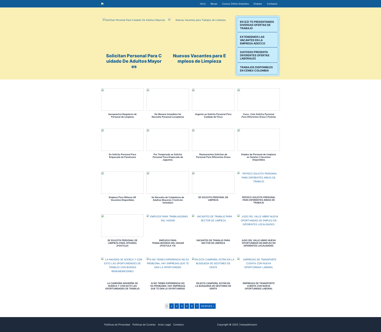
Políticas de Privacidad (117, 324)
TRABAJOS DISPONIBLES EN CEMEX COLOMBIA (256, 69)
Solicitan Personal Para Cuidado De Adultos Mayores (134, 61)
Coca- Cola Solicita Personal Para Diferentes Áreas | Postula (259, 115)
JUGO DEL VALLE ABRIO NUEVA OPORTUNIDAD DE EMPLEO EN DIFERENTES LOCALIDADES (258, 243)
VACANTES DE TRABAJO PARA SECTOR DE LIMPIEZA (213, 241)
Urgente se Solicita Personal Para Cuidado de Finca (213, 115)
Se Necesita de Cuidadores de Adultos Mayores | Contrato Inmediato (168, 200)
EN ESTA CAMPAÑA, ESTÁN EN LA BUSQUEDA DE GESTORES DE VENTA (213, 286)
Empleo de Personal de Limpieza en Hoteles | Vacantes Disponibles (258, 157)
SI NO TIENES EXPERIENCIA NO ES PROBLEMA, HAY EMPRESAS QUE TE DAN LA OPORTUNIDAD (167, 286)
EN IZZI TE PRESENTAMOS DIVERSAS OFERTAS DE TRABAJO (257, 25)
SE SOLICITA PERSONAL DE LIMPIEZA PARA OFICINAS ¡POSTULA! (122, 243)
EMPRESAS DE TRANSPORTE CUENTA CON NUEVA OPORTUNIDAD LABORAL (259, 286)
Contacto (178, 324)
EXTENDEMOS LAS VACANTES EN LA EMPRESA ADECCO (252, 40)
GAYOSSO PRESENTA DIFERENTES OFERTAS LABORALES (254, 55)
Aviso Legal (164, 324)
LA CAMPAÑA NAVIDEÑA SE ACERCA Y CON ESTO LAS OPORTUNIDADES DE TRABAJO (122, 286)
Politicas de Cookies (144, 324)
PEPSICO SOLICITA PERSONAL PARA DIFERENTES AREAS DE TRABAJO (258, 200)
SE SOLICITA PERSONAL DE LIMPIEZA (213, 198)
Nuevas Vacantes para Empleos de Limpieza (199, 58)
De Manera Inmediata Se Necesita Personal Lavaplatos (168, 115)
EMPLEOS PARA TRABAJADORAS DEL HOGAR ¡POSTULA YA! (168, 243)
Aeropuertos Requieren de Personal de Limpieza (122, 115)
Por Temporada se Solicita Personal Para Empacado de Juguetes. (168, 157)
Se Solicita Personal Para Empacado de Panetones (122, 155)
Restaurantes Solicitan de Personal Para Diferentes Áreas (213, 155)
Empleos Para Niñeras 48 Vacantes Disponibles (122, 198)
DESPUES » (207, 306)
